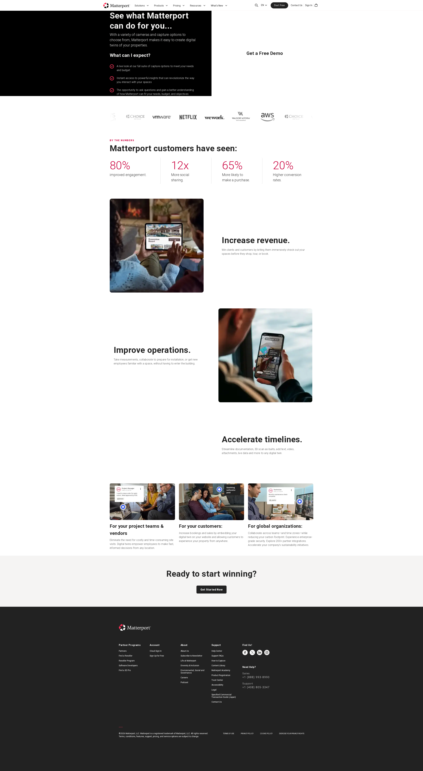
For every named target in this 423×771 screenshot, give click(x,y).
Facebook (245, 658)
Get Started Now (211, 595)
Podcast (184, 688)
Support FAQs (218, 662)
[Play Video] (157, 447)
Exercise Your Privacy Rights (291, 739)
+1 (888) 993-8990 (256, 683)
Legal (214, 696)
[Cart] (316, 5)
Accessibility (217, 691)
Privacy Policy (247, 739)
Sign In (308, 5)
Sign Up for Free (157, 662)
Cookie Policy (266, 739)
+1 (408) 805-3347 (256, 693)
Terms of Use (228, 739)
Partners (123, 657)
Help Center (217, 657)
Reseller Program (127, 666)
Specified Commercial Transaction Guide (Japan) (224, 701)
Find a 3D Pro (125, 676)
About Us (185, 657)
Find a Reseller (125, 662)
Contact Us (297, 5)
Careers (184, 683)
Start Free (279, 5)
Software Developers (128, 671)
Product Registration (221, 681)
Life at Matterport (188, 666)
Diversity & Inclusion (190, 671)
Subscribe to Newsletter (191, 662)
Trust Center (217, 686)
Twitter (252, 658)
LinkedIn (259, 658)
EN (262, 5)
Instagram (266, 658)
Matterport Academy (221, 676)
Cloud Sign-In (156, 657)
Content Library (218, 671)
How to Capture (218, 666)
